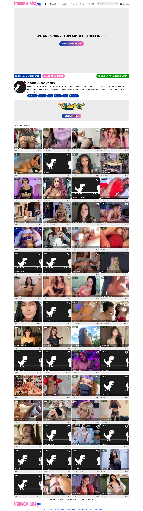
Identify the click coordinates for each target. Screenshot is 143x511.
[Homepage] (28, 4)
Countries (92, 4)
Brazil (18, 249)
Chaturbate (32, 96)
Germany (106, 175)
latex (65, 96)
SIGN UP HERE (71, 116)
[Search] (116, 3)
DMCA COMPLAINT (47, 509)
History (82, 4)
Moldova (19, 299)
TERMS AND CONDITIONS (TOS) (77, 509)
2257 (90, 509)
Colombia (19, 150)
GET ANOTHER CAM (71, 43)
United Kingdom (50, 224)
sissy (50, 96)
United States (78, 471)
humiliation (73, 96)
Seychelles (106, 224)
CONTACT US (98, 509)
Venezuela (48, 373)
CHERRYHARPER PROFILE (28, 76)
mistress (42, 96)
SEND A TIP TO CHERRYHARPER (114, 76)
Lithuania (48, 150)
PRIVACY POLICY (60, 509)
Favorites (74, 4)
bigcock (57, 96)
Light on (126, 4)
